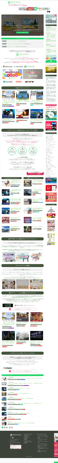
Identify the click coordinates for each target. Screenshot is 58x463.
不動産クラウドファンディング (42, 450)
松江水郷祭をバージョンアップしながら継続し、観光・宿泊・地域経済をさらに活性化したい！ (36, 342)
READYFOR (17, 203)
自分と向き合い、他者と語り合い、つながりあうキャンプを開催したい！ (51, 82)
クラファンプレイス (29, 456)
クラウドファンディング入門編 (42, 435)
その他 (47, 172)
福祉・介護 (47, 161)
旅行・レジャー (48, 160)
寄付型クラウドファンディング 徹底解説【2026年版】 (15, 46)
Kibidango (24, 409)
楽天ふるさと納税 (4, 346)
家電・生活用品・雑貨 (35, 202)
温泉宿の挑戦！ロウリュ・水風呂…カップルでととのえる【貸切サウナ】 (51, 96)
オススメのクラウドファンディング (11, 178)
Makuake (12, 194)
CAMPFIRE (15, 394)
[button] (2, 25)
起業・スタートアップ (49, 157)
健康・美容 (15, 379)
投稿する (25, 164)
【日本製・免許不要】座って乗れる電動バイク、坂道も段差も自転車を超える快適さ (36, 120)
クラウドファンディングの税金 (42, 444)
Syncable (21, 404)
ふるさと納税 (4, 106)
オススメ (41, 122)
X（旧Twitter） (18, 168)
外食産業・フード (9, 326)
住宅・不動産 (48, 176)
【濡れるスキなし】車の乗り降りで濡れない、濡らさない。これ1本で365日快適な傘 (37, 200)
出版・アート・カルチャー (49, 141)
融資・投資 (25, 120)
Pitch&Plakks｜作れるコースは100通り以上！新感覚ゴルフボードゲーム (51, 88)
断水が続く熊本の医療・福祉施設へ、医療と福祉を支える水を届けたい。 (15, 200)
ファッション (24, 324)
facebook (22, 168)
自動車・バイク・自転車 (34, 122)
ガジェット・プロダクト (49, 144)
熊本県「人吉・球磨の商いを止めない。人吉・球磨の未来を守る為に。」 (37, 181)
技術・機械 (47, 169)
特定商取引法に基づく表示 (28, 441)
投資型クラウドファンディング (42, 451)
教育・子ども (18, 342)
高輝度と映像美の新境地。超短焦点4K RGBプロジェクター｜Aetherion (15, 190)
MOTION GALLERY (11, 106)
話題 (39, 193)
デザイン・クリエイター (49, 173)
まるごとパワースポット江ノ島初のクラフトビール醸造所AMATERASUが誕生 (51, 92)
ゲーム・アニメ (18, 219)
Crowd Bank (39, 220)
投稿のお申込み (28, 158)
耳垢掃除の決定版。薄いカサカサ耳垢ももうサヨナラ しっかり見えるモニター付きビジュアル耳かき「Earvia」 (25, 378)
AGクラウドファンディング (20, 120)
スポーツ (18, 103)
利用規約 (25, 439)
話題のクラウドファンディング (33, 178)
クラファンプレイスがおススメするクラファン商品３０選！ (15, 43)
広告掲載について (27, 435)
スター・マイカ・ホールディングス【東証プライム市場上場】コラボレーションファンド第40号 (37, 218)
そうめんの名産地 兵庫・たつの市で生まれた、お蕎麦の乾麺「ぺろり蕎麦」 (51, 78)
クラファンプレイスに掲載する (35, 173)
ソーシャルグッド (21, 103)
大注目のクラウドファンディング (22, 87)
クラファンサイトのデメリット (42, 443)
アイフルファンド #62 (19, 119)
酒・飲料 (47, 148)
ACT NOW (15, 230)
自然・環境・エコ (4, 121)
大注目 (7, 106)
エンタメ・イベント (13, 219)
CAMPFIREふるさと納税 (20, 343)
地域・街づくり (4, 326)
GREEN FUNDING (16, 186)
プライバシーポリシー (27, 440)
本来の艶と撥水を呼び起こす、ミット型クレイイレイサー (16, 408)
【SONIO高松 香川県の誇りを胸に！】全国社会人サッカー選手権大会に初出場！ (22, 101)
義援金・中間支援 (33, 103)
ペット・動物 (48, 156)
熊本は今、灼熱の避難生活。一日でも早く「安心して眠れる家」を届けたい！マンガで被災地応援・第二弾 (36, 101)
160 (9, 427)
